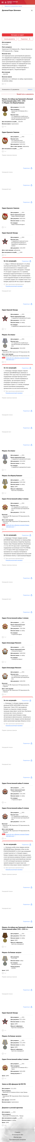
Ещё (5, 84)
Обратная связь (17, 1137)
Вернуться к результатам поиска (13, 6)
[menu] (2, 2)
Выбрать (30, 89)
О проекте (17, 1132)
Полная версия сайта (17, 1134)
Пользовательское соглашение (17, 1139)
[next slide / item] (31, 21)
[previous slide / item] (3, 21)
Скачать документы (9, 39)
